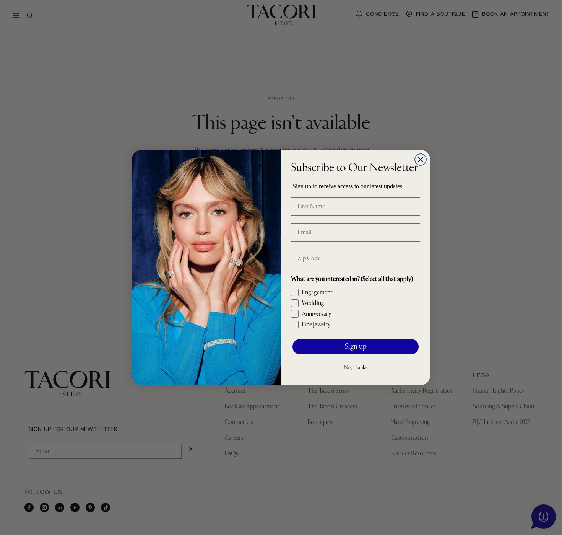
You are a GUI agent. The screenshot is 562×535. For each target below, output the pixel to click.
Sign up (356, 347)
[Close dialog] (420, 159)
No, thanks (355, 367)
